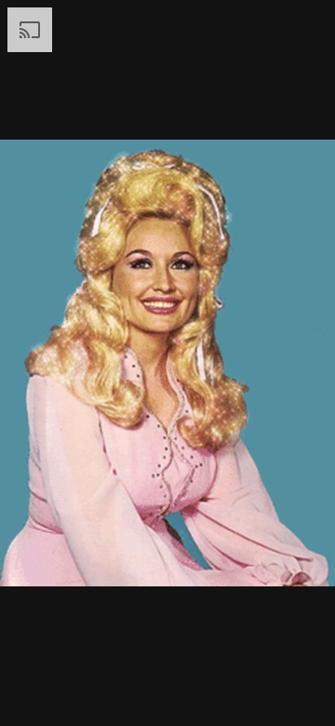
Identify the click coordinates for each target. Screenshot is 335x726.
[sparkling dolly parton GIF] (167, 363)
